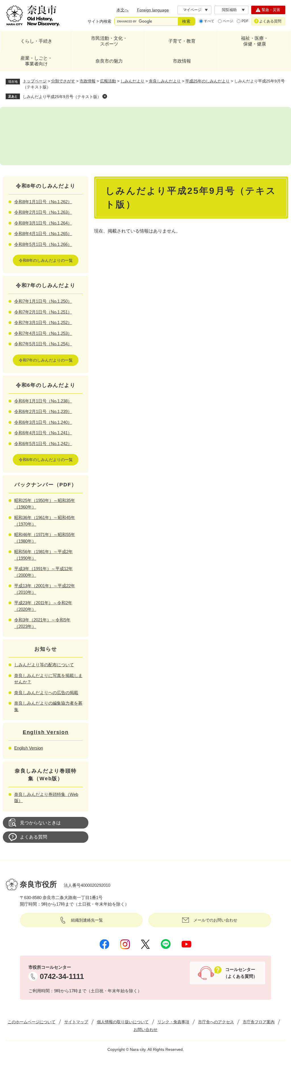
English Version (46, 732)
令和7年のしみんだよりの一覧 (46, 360)
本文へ (122, 10)
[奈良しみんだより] (145, 136)
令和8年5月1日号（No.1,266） (43, 244)
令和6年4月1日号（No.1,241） (43, 432)
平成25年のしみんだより (207, 81)
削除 (104, 96)
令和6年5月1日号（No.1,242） (43, 443)
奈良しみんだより (165, 81)
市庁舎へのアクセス (216, 1022)
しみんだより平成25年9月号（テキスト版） (62, 96)
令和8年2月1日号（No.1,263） (43, 212)
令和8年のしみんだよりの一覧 (46, 260)
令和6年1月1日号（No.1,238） (43, 401)
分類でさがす (63, 81)
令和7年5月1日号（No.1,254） (43, 343)
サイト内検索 (99, 21)
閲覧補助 (229, 10)
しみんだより (132, 81)
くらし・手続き (36, 41)
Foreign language (153, 10)
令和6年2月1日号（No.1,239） (43, 411)
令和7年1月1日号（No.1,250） (43, 301)
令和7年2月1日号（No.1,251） (43, 312)
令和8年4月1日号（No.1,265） (43, 233)
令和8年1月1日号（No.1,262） (43, 201)
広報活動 (108, 81)
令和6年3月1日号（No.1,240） (43, 422)
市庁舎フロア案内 (259, 1022)
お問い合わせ (145, 1029)
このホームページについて (31, 1022)
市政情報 (182, 61)
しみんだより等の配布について (44, 664)
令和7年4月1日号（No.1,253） (43, 333)
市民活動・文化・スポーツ (109, 41)
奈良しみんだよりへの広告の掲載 (46, 692)
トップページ (35, 81)
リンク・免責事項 (173, 1022)
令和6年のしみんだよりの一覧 (46, 459)
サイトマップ (76, 1022)
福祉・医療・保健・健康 (254, 41)
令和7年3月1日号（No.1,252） (43, 322)
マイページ (192, 10)
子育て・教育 (182, 41)
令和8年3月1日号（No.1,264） (43, 223)
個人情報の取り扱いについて (123, 1022)
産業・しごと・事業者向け (36, 61)
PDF (245, 21)
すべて (209, 21)
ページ (228, 21)
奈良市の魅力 (109, 61)
